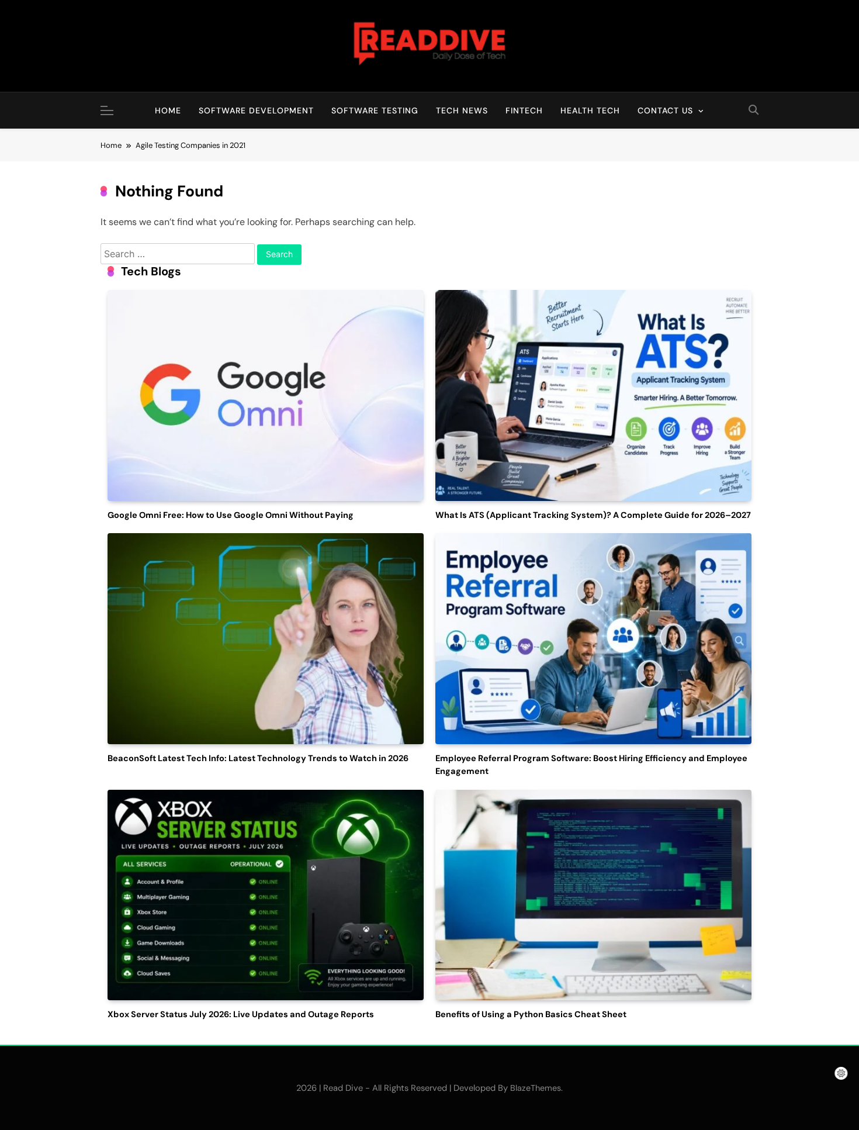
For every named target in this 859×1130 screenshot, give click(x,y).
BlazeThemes (535, 1088)
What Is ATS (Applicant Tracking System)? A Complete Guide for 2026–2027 (593, 515)
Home (168, 110)
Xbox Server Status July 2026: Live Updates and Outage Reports (241, 1014)
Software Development (256, 110)
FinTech (524, 110)
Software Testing (374, 110)
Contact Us (665, 110)
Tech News (462, 110)
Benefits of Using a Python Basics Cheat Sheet (530, 1014)
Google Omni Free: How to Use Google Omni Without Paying (231, 515)
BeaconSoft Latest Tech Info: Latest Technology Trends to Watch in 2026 (258, 758)
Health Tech (590, 110)
